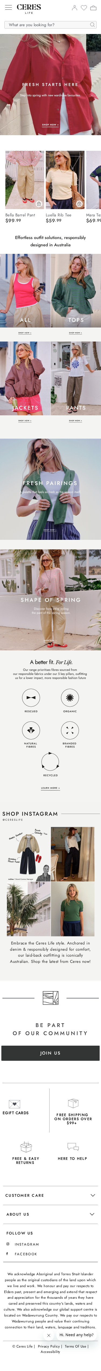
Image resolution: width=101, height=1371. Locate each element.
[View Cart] (93, 8)
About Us (18, 1214)
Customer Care (24, 1195)
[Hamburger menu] (8, 8)
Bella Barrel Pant (20, 214)
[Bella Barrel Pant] (24, 180)
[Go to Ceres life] (26, 18)
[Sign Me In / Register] (74, 9)
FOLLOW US (19, 1233)
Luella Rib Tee (59, 214)
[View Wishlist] (84, 9)
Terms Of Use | (77, 1346)
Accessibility (50, 1351)
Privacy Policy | (50, 1346)
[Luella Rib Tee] (65, 180)
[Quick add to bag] (39, 203)
